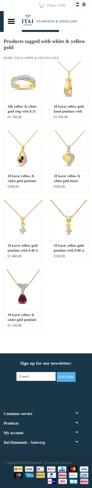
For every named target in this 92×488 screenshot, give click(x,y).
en (84, 4)
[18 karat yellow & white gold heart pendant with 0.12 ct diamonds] (69, 150)
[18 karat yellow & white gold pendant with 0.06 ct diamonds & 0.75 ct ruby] (23, 289)
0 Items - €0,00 (56, 5)
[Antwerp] (55, 20)
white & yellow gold (42, 58)
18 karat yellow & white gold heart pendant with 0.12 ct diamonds (69, 179)
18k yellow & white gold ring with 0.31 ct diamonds (22, 109)
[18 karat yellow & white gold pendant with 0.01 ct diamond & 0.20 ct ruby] (23, 150)
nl (77, 4)
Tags (18, 58)
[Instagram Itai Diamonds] (50, 392)
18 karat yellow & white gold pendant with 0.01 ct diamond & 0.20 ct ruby (22, 179)
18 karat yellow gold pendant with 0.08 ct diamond (69, 248)
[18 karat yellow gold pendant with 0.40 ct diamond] (23, 220)
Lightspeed (65, 462)
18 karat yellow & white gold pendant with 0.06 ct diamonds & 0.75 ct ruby (22, 317)
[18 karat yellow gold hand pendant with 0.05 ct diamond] (69, 81)
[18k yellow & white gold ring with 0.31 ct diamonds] (23, 81)
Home (8, 58)
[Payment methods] (17, 469)
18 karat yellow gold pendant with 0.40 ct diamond (23, 248)
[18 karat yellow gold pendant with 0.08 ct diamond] (69, 220)
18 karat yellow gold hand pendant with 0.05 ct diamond (69, 109)
